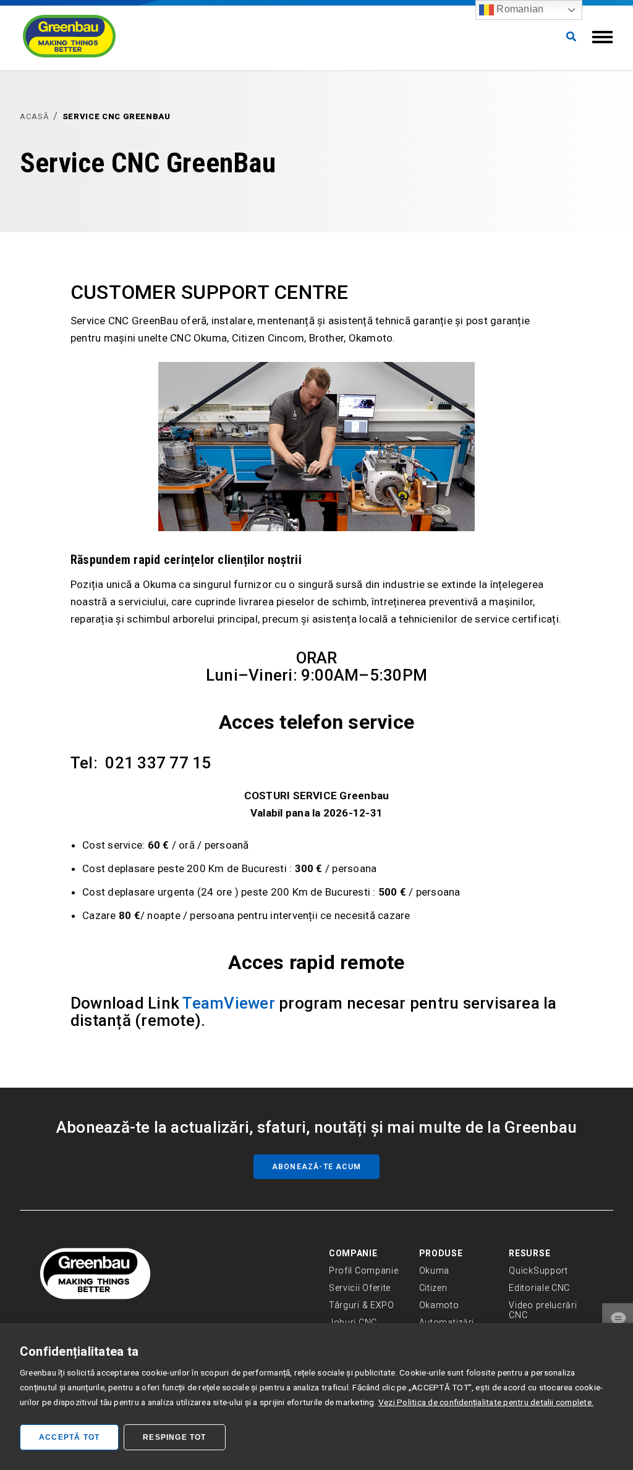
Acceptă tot (69, 1437)
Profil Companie (364, 1270)
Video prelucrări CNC (543, 1310)
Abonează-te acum (316, 1166)
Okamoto (439, 1305)
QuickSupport (538, 1270)
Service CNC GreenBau (116, 116)
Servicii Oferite (360, 1288)
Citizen (433, 1288)
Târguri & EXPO (361, 1305)
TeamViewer (228, 1003)
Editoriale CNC (539, 1288)
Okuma (434, 1270)
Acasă (34, 116)
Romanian (518, 9)
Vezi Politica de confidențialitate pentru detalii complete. (485, 1402)
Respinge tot (174, 1437)
